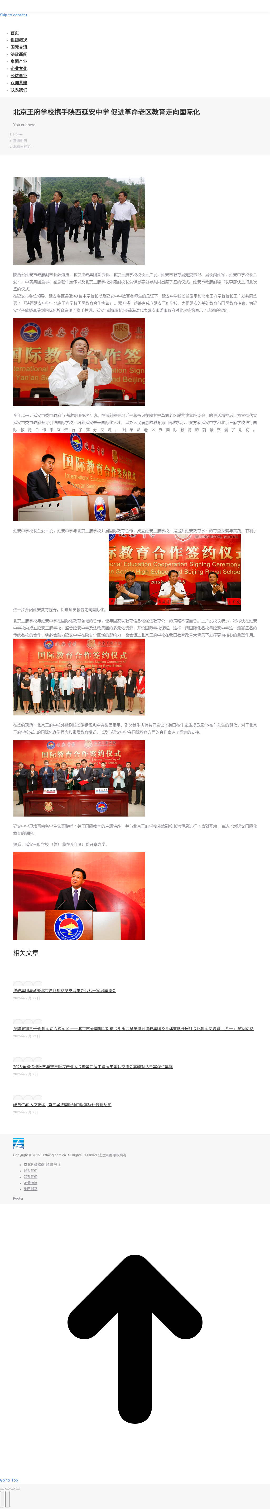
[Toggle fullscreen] (13, 1488)
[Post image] (27, 983)
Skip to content (13, 15)
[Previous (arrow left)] (2, 1499)
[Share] (7, 1488)
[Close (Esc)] (2, 1488)
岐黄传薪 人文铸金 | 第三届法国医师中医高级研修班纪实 (62, 1105)
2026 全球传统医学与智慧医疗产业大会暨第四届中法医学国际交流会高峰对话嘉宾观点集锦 (93, 1067)
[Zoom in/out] (18, 1488)
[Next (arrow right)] (7, 1499)
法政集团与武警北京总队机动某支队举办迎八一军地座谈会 (64, 991)
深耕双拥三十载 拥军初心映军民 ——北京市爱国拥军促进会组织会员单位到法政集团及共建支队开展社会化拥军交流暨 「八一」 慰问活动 (133, 1029)
